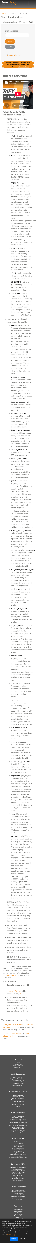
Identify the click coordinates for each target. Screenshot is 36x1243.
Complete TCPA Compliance (18, 1119)
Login (18, 1062)
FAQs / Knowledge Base (18, 1132)
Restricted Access (18, 1066)
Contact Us (18, 1213)
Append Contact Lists (18, 1077)
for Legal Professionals (18, 1153)
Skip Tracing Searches (18, 1193)
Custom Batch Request (18, 1083)
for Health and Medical (18, 1150)
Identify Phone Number (18, 1098)
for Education (18, 1146)
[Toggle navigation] (31, 3)
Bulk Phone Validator (16, 1035)
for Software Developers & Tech (18, 1157)
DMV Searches (18, 1199)
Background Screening (18, 1117)
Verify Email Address (18, 1174)
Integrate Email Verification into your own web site (18, 1026)
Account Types (18, 1064)
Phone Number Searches (18, 1196)
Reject (22, 1239)
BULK (31, 22)
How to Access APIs (18, 1180)
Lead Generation (18, 1121)
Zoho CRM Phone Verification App (18, 1125)
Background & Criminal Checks (18, 1198)
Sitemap (18, 1106)
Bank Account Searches (18, 1190)
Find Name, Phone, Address (18, 1167)
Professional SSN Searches (18, 1195)
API (20, 22)
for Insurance (18, 1151)
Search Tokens (14, 991)
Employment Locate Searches (18, 1192)
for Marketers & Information (18, 1154)
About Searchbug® (18, 1209)
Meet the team (18, 1211)
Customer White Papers (18, 1127)
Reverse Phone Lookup (18, 1096)
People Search (10, 975)
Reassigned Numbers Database (18, 1122)
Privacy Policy (18, 1216)
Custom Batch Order (18, 1085)
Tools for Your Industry (18, 1104)
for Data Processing (18, 1143)
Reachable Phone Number (18, 1172)
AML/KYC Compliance (18, 1116)
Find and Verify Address (18, 1101)
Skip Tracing (18, 1177)
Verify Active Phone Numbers (18, 1079)
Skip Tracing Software (18, 1124)
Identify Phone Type (18, 1080)
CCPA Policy (18, 1217)
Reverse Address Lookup (18, 1100)
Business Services (18, 1095)
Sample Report (14, 55)
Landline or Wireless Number (18, 1171)
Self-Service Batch (23, 67)
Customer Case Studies (18, 1128)
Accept (13, 1239)
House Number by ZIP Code (18, 1103)
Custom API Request (18, 1178)
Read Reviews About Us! (18, 1130)
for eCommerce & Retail (18, 1145)
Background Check (18, 1175)
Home (4, 13)
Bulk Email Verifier (18, 1082)
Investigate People (18, 1169)
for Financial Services (18, 1148)
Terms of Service (18, 1214)
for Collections (18, 1142)
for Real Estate (18, 1156)
